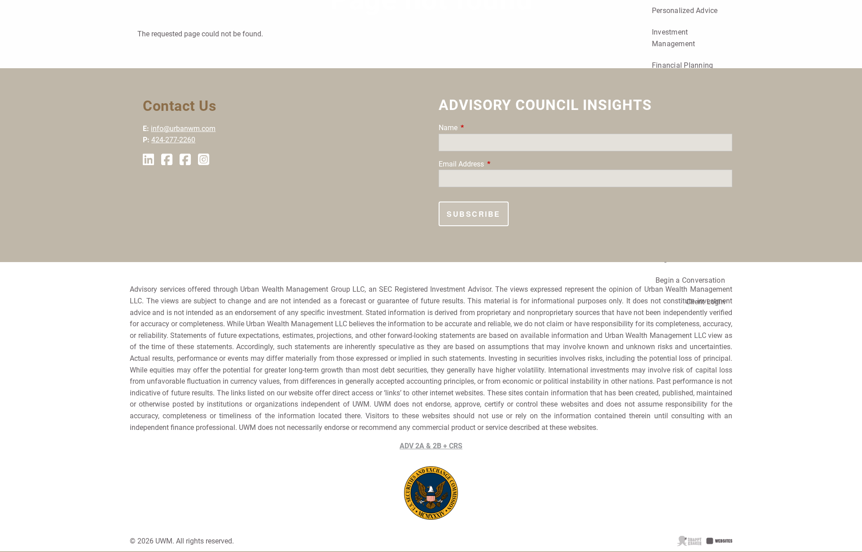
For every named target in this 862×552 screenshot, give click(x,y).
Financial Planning (682, 65)
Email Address (495, 164)
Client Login (705, 302)
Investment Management (673, 38)
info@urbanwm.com (183, 128)
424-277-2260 (173, 140)
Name (482, 127)
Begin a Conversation (690, 280)
